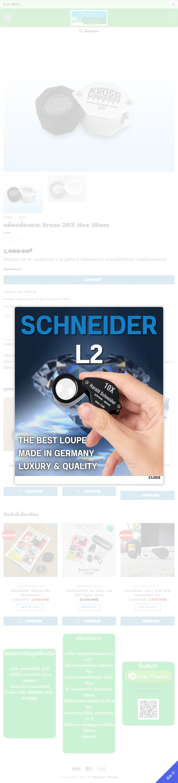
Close (154, 477)
